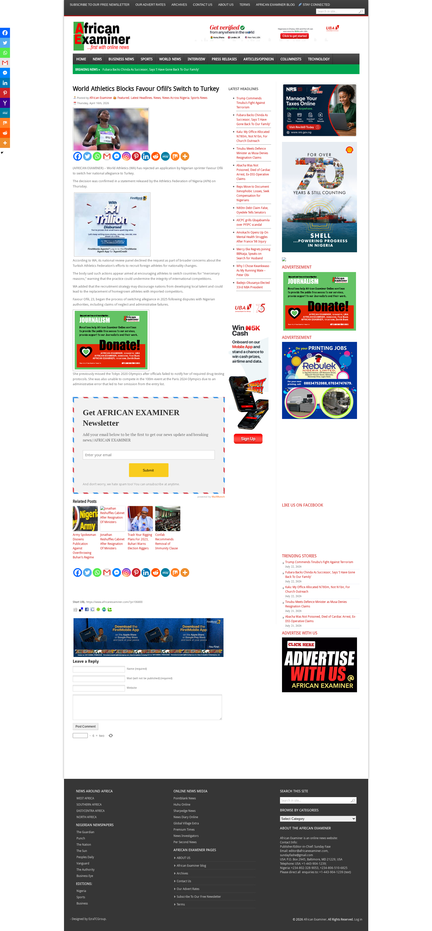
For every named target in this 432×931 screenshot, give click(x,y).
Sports (146, 59)
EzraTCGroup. (97, 919)
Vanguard (82, 863)
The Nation (83, 844)
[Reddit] (155, 156)
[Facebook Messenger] (116, 156)
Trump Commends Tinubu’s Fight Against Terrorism (250, 102)
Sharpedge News (185, 811)
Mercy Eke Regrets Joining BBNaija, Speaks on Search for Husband (253, 253)
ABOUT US (226, 5)
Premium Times (184, 829)
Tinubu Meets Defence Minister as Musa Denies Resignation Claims (252, 152)
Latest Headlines (141, 98)
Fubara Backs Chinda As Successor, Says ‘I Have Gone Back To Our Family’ (150, 69)
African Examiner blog (275, 5)
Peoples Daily (85, 857)
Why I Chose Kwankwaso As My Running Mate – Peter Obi (252, 270)
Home (81, 59)
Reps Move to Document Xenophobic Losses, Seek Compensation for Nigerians (252, 193)
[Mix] (175, 156)
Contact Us (202, 5)
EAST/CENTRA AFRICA (90, 811)
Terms (245, 5)
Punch (80, 838)
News (97, 59)
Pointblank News (185, 798)
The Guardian (85, 832)
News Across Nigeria (175, 98)
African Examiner (101, 98)
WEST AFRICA (85, 798)
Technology (319, 59)
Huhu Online (182, 804)
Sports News (199, 98)
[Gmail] (106, 156)
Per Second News (185, 842)
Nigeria (81, 891)
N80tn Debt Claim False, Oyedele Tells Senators (252, 210)
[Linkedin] (146, 156)
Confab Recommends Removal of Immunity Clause (166, 541)
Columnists (290, 59)
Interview (196, 59)
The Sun (81, 851)
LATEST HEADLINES (243, 89)
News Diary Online (186, 817)
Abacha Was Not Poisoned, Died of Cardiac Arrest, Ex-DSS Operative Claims (253, 172)
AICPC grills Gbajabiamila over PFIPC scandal (253, 222)
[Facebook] (77, 156)
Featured (123, 98)
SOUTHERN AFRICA (89, 804)
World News (170, 59)
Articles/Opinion (259, 59)
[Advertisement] (148, 588)
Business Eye (84, 876)
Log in (358, 919)
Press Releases (224, 59)
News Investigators (186, 836)
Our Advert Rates (151, 5)
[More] (184, 156)
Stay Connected (316, 5)
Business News (121, 59)
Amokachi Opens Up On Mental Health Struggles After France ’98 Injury (252, 236)
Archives (179, 5)
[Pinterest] (136, 156)
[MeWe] (165, 156)
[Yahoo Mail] (5, 103)
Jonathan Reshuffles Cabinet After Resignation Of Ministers (112, 541)
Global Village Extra (186, 823)
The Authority (85, 869)
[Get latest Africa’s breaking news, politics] (96, 36)
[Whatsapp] (97, 156)
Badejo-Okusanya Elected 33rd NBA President (253, 285)
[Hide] (2, 153)
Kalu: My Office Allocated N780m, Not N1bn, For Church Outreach (253, 136)
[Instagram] (126, 156)
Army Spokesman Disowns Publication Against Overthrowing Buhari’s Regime (84, 546)
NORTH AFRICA (86, 817)
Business (82, 903)
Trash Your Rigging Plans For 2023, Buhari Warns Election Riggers (140, 541)
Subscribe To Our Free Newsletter (100, 5)
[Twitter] (87, 156)
